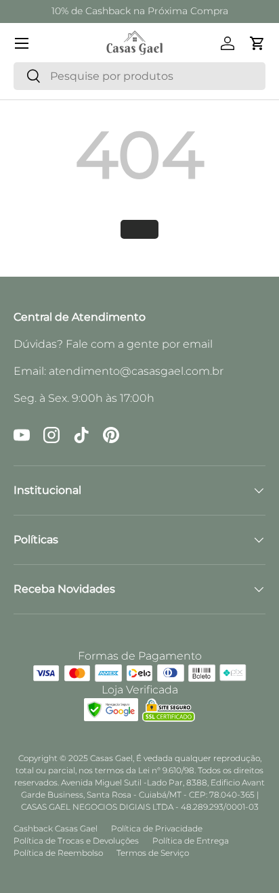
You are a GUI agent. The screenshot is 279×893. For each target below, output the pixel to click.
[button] (257, 43)
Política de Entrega (190, 840)
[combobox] (139, 76)
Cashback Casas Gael (56, 828)
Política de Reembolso (58, 853)
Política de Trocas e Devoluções (76, 840)
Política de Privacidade (156, 828)
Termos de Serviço (152, 853)
